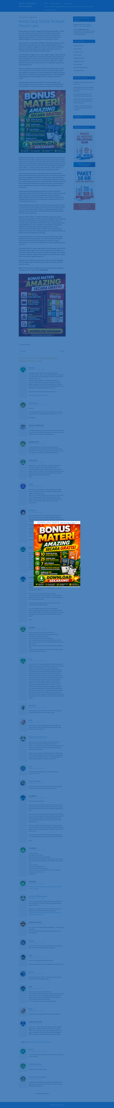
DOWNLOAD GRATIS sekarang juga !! (57, 522)
